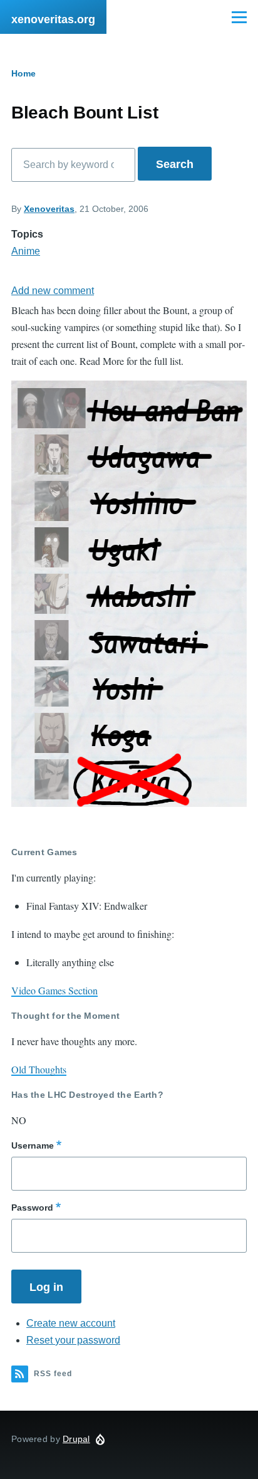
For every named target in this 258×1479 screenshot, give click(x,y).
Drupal (76, 1439)
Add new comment (52, 290)
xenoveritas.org (53, 19)
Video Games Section (54, 990)
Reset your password (73, 1340)
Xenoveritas (49, 209)
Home (23, 73)
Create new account (70, 1323)
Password (32, 1208)
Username (32, 1145)
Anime (25, 251)
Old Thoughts (38, 1069)
